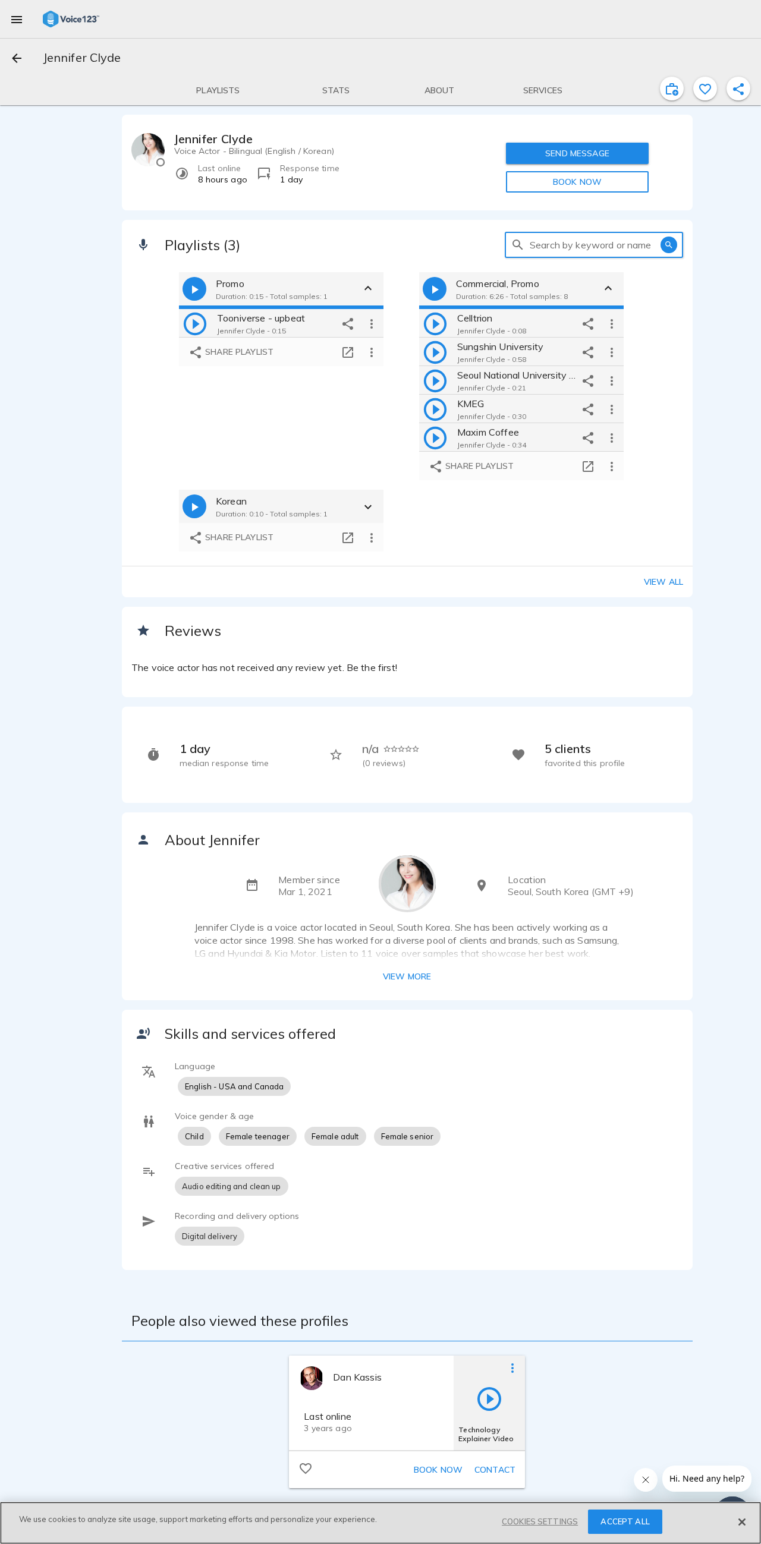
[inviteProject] (672, 88)
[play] (195, 323)
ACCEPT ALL (624, 1521)
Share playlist (238, 351)
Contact (494, 1469)
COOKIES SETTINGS (540, 1521)
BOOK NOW (577, 182)
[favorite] (705, 88)
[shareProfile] (738, 88)
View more (407, 976)
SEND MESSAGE (577, 153)
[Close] (742, 1522)
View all (663, 581)
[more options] (371, 323)
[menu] (17, 19)
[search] (518, 245)
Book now (438, 1469)
